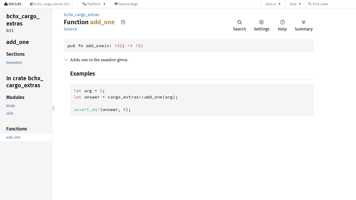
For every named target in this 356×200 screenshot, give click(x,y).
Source (70, 29)
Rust (293, 4)
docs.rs (270, 4)
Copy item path (123, 21)
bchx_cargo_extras (81, 14)
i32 (118, 45)
